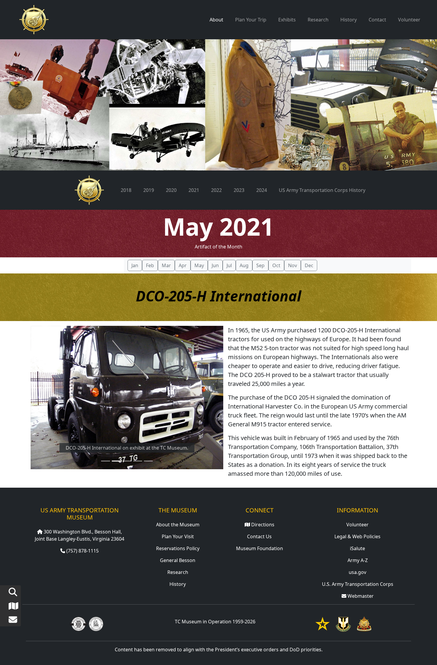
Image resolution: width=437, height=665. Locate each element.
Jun (215, 265)
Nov (292, 265)
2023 (239, 190)
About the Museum (177, 524)
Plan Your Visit (178, 536)
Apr (183, 265)
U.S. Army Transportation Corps (357, 584)
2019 (148, 190)
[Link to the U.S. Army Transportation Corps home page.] (364, 623)
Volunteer (409, 19)
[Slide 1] (105, 461)
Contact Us (259, 536)
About (216, 19)
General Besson (177, 560)
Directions (262, 524)
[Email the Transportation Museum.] (8, 621)
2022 (216, 190)
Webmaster (360, 596)
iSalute (357, 548)
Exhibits (287, 19)
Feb (150, 265)
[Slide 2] (116, 461)
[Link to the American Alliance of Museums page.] (78, 623)
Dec (309, 265)
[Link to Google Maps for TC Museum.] (8, 607)
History (348, 19)
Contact (377, 19)
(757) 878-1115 (82, 550)
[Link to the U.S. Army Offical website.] (322, 623)
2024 (261, 190)
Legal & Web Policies (357, 536)
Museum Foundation (259, 548)
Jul (229, 265)
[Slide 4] (137, 461)
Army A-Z (358, 560)
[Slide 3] (126, 461)
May (199, 265)
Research (318, 19)
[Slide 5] (148, 461)
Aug (244, 265)
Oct (276, 265)
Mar (166, 265)
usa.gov (357, 572)
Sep (260, 265)
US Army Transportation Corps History (322, 190)
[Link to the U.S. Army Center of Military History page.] (96, 623)
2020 (171, 190)
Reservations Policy (177, 548)
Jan (134, 265)
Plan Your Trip (250, 19)
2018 (126, 190)
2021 (193, 190)
